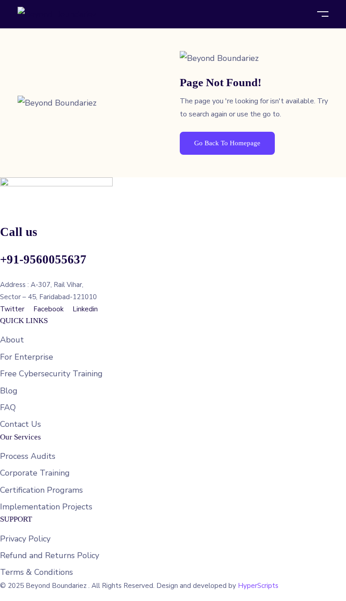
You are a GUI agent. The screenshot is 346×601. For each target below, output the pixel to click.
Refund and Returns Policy (49, 555)
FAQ (8, 407)
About (12, 339)
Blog (9, 390)
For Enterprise (26, 356)
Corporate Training (35, 472)
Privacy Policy (25, 538)
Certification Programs (41, 490)
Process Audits (27, 456)
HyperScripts (258, 585)
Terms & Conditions (36, 572)
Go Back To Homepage (227, 143)
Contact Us (20, 424)
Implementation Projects (46, 506)
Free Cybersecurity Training (51, 373)
